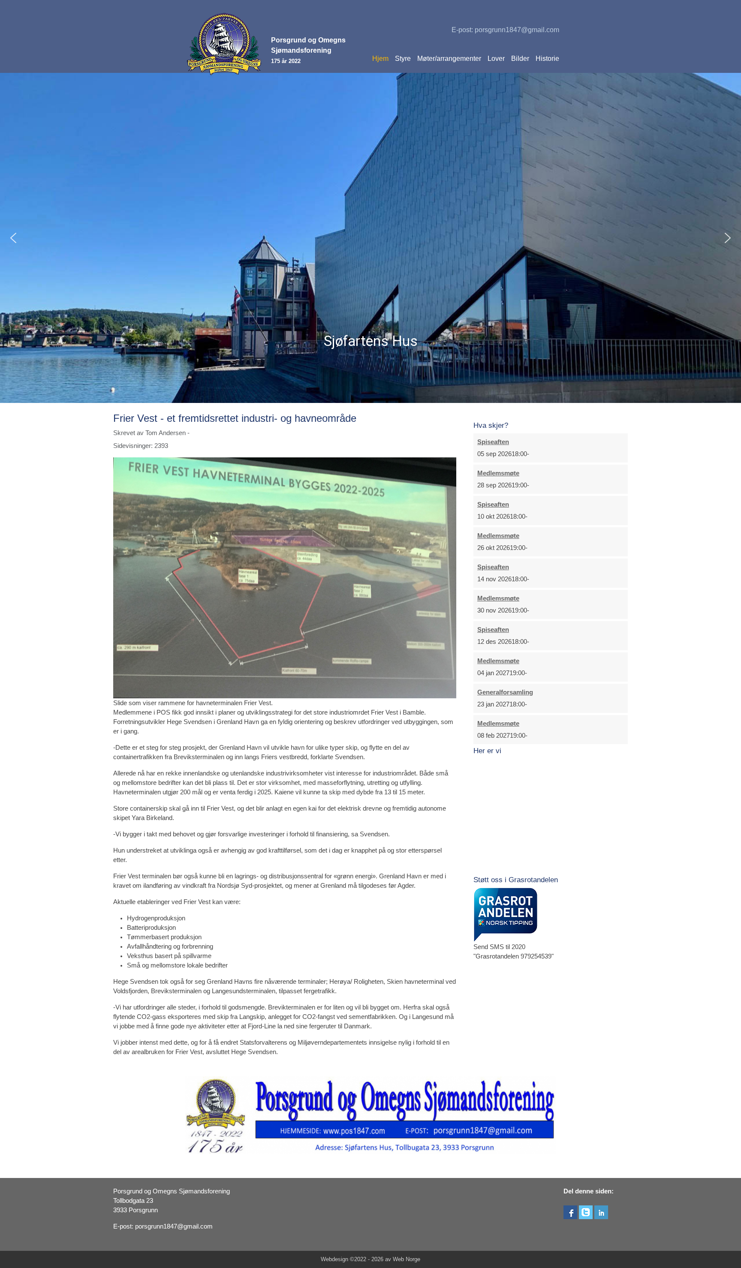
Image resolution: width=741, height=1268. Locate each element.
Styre (403, 58)
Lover (496, 58)
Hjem (380, 58)
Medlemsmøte (498, 473)
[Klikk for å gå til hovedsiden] (224, 44)
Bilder (520, 58)
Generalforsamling (505, 692)
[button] (13, 238)
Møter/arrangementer (449, 58)
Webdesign (334, 1259)
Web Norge (406, 1259)
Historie (547, 58)
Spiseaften (493, 442)
